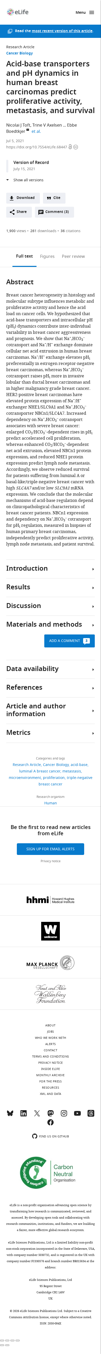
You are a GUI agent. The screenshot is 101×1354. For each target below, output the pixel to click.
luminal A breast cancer (39, 771)
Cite (56, 198)
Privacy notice (51, 861)
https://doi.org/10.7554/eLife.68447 (37, 147)
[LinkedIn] (23, 1116)
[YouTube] (77, 1116)
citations (71, 231)
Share (22, 212)
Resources (50, 1088)
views (16, 231)
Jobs (50, 1032)
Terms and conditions (50, 1056)
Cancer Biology (19, 54)
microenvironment (25, 777)
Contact (50, 1050)
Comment (57, 213)
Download (26, 198)
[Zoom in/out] (18, 1340)
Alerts (50, 1044)
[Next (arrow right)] (7, 1345)
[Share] (7, 1340)
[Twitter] (37, 1116)
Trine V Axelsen (47, 125)
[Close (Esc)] (2, 1340)
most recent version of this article (62, 31)
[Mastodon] (50, 1116)
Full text (24, 256)
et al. (37, 131)
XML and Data (50, 1094)
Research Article (20, 47)
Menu (81, 13)
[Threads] (91, 1116)
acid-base (79, 765)
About (50, 1025)
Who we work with (50, 1038)
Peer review (73, 256)
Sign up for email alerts (50, 849)
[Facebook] (50, 1125)
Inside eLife (50, 1069)
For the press (50, 1081)
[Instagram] (64, 1116)
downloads (43, 231)
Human (50, 803)
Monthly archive (50, 1075)
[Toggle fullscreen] (12, 1340)
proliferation (54, 777)
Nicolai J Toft (18, 125)
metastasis (71, 771)
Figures (47, 256)
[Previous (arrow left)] (2, 1345)
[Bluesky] (10, 1116)
